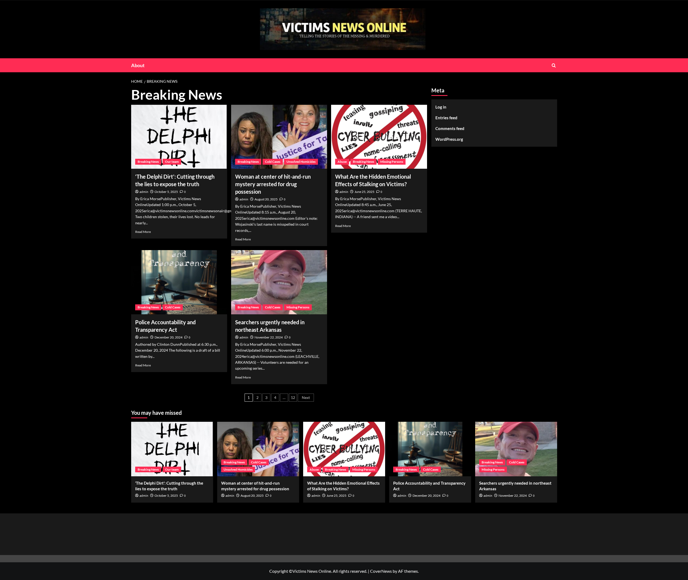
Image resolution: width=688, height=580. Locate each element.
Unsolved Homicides (301, 162)
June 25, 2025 (364, 192)
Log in (440, 107)
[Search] (553, 65)
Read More (143, 232)
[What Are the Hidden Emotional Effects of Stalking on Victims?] (379, 137)
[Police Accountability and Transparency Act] (179, 282)
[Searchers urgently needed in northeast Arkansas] (279, 282)
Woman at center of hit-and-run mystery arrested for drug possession (273, 184)
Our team (172, 162)
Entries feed (446, 117)
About (138, 65)
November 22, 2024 (269, 337)
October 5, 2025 (166, 192)
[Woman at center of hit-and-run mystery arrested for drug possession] (279, 137)
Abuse (342, 162)
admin (143, 192)
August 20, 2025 (266, 199)
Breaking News (148, 162)
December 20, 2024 (168, 337)
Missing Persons (391, 162)
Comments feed (449, 128)
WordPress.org (449, 139)
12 (293, 397)
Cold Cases (272, 162)
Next (306, 397)
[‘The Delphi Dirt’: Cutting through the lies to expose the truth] (179, 137)
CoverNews (381, 571)
